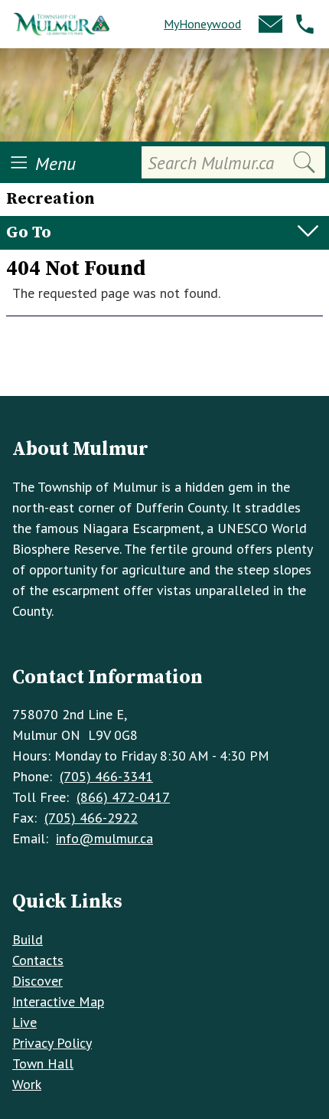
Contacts (38, 960)
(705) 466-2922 (91, 817)
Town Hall (42, 1063)
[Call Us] (305, 24)
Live (24, 1022)
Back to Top (164, 371)
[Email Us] (270, 24)
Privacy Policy (52, 1043)
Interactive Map (58, 1001)
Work (26, 1084)
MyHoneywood (202, 23)
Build (27, 939)
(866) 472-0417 (123, 797)
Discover (37, 981)
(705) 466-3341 (106, 776)
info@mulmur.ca (104, 838)
